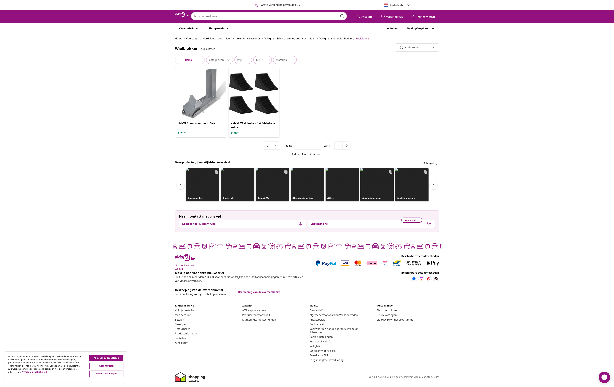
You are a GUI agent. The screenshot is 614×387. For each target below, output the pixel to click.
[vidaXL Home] (182, 14)
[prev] (276, 145)
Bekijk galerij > (431, 163)
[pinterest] (428, 278)
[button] (202, 184)
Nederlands (396, 5)
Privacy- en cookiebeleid (34, 372)
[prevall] (268, 145)
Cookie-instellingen (321, 337)
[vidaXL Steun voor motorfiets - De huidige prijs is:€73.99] (200, 93)
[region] (66, 367)
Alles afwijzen (106, 365)
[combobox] (269, 16)
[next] (338, 145)
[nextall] (346, 145)
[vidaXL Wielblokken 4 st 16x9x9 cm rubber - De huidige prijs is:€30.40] (253, 93)
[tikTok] (436, 278)
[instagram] (421, 278)
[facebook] (414, 278)
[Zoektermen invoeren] (342, 16)
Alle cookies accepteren (106, 357)
